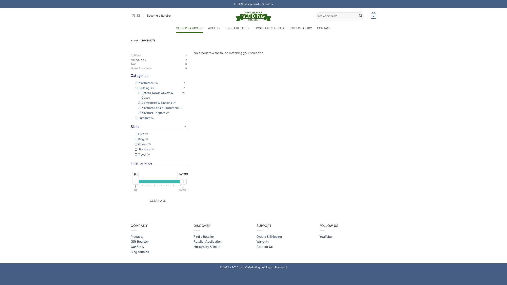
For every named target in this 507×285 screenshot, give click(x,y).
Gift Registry (301, 28)
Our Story (137, 247)
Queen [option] (144, 144)
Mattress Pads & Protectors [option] (162, 108)
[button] (373, 15)
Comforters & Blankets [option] (158, 102)
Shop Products (188, 28)
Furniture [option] (146, 118)
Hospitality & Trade (270, 28)
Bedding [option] (146, 88)
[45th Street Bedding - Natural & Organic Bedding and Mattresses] (253, 16)
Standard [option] (145, 149)
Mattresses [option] (148, 83)
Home (134, 40)
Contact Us (264, 247)
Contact (324, 28)
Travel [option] (143, 154)
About (213, 28)
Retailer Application (208, 241)
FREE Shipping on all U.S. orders (253, 4)
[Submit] (360, 15)
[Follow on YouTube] (138, 16)
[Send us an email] (133, 16)
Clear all (158, 200)
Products (137, 236)
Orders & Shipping (269, 236)
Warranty (262, 241)
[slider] (135, 181)
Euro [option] (142, 134)
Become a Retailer (159, 15)
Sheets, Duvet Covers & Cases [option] (163, 95)
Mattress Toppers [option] (155, 113)
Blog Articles (140, 252)
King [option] (142, 139)
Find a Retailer (237, 28)
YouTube (325, 236)
